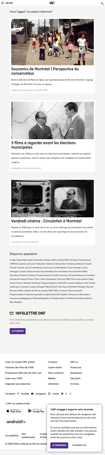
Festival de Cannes (18, 279)
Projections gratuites (34, 294)
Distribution (76, 373)
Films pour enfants (79, 279)
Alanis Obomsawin (25, 260)
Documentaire (47, 271)
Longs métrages (37, 287)
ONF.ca (57, 290)
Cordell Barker (60, 267)
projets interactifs (52, 294)
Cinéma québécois (76, 264)
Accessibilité (11, 435)
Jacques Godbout (75, 283)
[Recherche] (102, 3)
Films (37, 279)
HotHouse (36, 283)
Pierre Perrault (75, 290)
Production (75, 367)
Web (12, 302)
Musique (81, 287)
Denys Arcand (33, 271)
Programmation (17, 294)
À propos (52, 362)
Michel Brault (51, 287)
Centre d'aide (55, 367)
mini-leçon (63, 287)
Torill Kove (70, 298)
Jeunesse (24, 287)
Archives (74, 260)
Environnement (43, 275)
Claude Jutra (23, 267)
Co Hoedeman (36, 267)
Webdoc (18, 302)
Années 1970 (63, 260)
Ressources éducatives (79, 294)
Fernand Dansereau (77, 275)
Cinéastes (40, 264)
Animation (38, 260)
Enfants (23, 275)
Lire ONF (9, 3)
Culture (23, 271)
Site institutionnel (28, 436)
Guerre (20, 283)
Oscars (64, 290)
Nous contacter (56, 373)
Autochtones (84, 260)
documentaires (61, 271)
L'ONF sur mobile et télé (17, 403)
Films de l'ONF (64, 279)
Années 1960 (50, 260)
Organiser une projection (17, 384)
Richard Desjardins (41, 298)
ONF (50, 290)
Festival (90, 275)
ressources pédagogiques (21, 298)
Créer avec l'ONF (13, 378)
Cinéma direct (60, 264)
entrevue (32, 275)
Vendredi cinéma (84, 298)
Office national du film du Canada (33, 290)
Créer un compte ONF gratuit (20, 362)
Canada (21, 264)
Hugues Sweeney (49, 283)
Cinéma (49, 264)
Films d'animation (48, 279)
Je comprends (59, 445)
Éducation (14, 275)
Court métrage (74, 267)
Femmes (63, 275)
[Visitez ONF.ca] (56, 3)
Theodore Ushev (58, 298)
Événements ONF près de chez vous (23, 373)
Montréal (73, 287)
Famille (55, 275)
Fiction (30, 279)
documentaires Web (78, 271)
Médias (52, 378)
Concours (48, 267)
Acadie (13, 260)
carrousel (31, 264)
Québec (64, 294)
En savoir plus (79, 445)
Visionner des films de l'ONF (19, 367)
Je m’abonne (18, 331)
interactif (62, 283)
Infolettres (53, 384)
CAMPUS (13, 264)
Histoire (27, 283)
